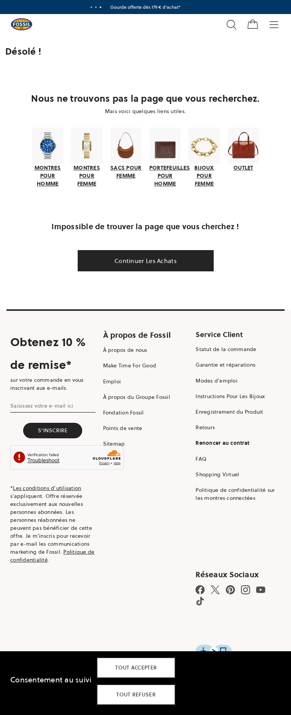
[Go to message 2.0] (96, 7)
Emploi (112, 381)
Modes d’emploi (217, 380)
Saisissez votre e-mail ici (42, 405)
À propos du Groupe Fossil (136, 397)
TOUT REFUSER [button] (136, 694)
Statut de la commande (226, 349)
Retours (205, 427)
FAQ (201, 459)
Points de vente (122, 428)
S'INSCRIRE (53, 430)
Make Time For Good (129, 365)
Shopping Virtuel (217, 474)
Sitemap (114, 443)
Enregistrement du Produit (229, 412)
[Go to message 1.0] (91, 7)
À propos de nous (125, 350)
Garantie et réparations (225, 365)
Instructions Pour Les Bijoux (230, 396)
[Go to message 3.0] (100, 7)
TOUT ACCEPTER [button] (136, 667)
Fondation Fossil (123, 412)
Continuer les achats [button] (145, 261)
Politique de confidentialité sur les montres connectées (235, 494)
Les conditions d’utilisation (47, 488)
